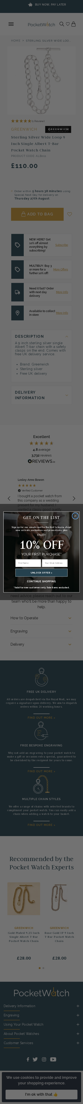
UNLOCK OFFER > (41, 572)
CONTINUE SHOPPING (41, 581)
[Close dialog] (75, 516)
